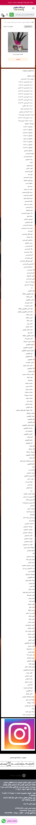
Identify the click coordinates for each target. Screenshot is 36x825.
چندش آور (31, 521)
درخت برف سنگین (27, 106)
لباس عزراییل (29, 327)
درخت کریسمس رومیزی (25, 112)
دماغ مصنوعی (30, 550)
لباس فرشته (31, 637)
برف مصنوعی (28, 159)
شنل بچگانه (29, 297)
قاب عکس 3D (30, 655)
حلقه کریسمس (28, 201)
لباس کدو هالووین (29, 643)
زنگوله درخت (28, 183)
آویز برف (30, 231)
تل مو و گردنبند (30, 512)
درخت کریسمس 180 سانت (25, 94)
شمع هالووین (28, 440)
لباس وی (30, 333)
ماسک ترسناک (28, 392)
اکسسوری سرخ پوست (28, 503)
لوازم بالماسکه (30, 658)
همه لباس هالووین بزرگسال (25, 312)
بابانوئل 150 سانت (27, 133)
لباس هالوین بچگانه (28, 336)
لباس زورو (29, 324)
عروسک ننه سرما (30, 282)
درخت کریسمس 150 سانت (25, 91)
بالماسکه (30, 380)
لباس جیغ (31, 607)
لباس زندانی (31, 622)
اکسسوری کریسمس (28, 264)
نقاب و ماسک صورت (28, 374)
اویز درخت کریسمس (26, 228)
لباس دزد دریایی (30, 613)
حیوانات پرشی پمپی (29, 547)
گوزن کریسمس (30, 279)
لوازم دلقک (31, 664)
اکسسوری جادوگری (29, 476)
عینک (33, 709)
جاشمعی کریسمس (27, 240)
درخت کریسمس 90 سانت (25, 85)
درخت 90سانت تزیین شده (25, 121)
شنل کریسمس (30, 273)
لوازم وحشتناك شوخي (28, 697)
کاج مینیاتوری (28, 222)
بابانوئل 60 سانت (27, 136)
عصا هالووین (31, 577)
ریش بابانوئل (28, 243)
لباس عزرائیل (31, 634)
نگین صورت (29, 673)
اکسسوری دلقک (30, 500)
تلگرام (32, 764)
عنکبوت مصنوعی (28, 530)
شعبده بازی (31, 571)
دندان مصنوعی (30, 556)
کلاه (33, 553)
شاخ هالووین (30, 464)
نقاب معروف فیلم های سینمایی (24, 410)
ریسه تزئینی (31, 562)
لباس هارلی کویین (27, 330)
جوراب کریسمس (28, 177)
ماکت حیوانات (30, 703)
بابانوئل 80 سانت (27, 145)
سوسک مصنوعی (27, 527)
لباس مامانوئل (30, 276)
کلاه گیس (31, 586)
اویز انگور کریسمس (27, 234)
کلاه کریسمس (30, 270)
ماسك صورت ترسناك (28, 342)
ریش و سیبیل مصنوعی (28, 565)
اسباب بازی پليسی (29, 706)
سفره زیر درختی (28, 204)
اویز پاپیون (29, 165)
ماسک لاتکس (28, 404)
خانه (32, 22)
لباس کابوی (31, 640)
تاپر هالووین (29, 354)
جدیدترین (27, 26)
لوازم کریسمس (30, 153)
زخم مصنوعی (28, 679)
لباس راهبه (31, 619)
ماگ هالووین (28, 356)
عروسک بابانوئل (29, 124)
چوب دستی (30, 479)
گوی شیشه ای (28, 258)
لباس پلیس (31, 598)
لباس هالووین (30, 300)
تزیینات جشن (30, 509)
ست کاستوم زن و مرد (28, 568)
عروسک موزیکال (30, 574)
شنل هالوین (31, 291)
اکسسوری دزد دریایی (28, 497)
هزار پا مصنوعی (28, 541)
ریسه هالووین (30, 416)
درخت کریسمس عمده (28, 715)
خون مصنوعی (28, 676)
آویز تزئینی (31, 583)
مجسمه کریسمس (27, 225)
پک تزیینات (29, 237)
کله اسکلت (29, 437)
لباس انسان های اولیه (28, 592)
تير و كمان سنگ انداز (28, 518)
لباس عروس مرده (29, 631)
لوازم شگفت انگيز (29, 667)
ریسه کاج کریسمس (27, 192)
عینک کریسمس (28, 252)
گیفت (31, 162)
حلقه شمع (29, 216)
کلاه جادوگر (31, 449)
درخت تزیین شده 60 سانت (25, 118)
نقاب (33, 467)
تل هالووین (29, 691)
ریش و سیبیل (28, 682)
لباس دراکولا (29, 318)
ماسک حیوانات (28, 395)
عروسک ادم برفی (29, 285)
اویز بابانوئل (29, 210)
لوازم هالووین (30, 344)
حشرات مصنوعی (29, 524)
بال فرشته (31, 446)
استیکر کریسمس (28, 157)
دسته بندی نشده (29, 712)
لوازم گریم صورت (28, 688)
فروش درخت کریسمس (27, 79)
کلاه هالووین (31, 359)
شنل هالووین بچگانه (28, 294)
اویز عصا (30, 174)
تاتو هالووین (31, 419)
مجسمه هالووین (28, 428)
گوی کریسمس (28, 171)
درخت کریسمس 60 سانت (25, 82)
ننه (31, 288)
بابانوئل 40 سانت (27, 142)
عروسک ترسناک (30, 452)
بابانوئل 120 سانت (27, 148)
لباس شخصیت (28, 306)
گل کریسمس (29, 255)
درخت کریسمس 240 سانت (25, 100)
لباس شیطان (31, 628)
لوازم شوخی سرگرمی (29, 494)
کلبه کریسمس (28, 246)
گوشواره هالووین (27, 348)
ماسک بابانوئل (30, 413)
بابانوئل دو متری (28, 139)
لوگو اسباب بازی (30, 700)
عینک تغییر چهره (30, 580)
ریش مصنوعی (30, 473)
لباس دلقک (29, 321)
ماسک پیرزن (29, 386)
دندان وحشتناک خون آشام (27, 461)
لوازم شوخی (31, 652)
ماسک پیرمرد (29, 389)
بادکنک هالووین (30, 455)
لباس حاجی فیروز (27, 365)
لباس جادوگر (31, 604)
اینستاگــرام (26, 764)
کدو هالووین (31, 422)
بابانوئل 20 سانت (27, 127)
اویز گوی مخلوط (28, 180)
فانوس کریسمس (27, 195)
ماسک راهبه (29, 398)
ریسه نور (30, 186)
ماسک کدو (29, 401)
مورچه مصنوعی (28, 539)
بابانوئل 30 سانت (27, 130)
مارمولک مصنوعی (27, 533)
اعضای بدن (31, 470)
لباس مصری (31, 646)
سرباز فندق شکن (28, 198)
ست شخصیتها (30, 649)
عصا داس (30, 485)
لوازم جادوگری (30, 661)
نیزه (31, 491)
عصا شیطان (29, 488)
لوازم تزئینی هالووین (28, 425)
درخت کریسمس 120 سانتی (25, 88)
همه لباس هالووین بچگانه (25, 309)
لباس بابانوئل (30, 76)
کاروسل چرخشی (28, 219)
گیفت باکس (29, 168)
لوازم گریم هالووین (28, 670)
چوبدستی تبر (29, 482)
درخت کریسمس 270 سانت (25, 103)
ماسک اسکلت (28, 383)
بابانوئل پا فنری (28, 151)
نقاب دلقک (29, 377)
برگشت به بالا (16, 775)
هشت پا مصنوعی (27, 545)
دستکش (32, 506)
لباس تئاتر (31, 601)
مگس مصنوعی (28, 536)
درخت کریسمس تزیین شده (26, 115)
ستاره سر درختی (28, 189)
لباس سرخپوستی (29, 625)
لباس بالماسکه (30, 595)
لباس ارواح (31, 589)
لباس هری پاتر (28, 303)
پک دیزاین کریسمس (27, 213)
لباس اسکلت (29, 315)
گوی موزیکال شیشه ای (26, 261)
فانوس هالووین (28, 434)
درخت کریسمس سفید (26, 109)
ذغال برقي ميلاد (30, 559)
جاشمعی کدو (29, 431)
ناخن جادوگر (29, 694)
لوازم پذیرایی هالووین (28, 350)
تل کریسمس (29, 207)
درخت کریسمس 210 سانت (25, 97)
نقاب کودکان (31, 371)
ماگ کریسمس (28, 249)
